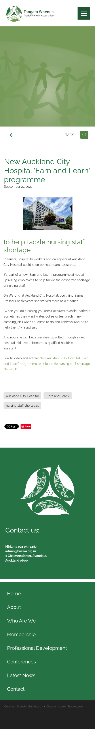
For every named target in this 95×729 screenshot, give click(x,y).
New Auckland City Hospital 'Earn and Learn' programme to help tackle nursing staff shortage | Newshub (47, 363)
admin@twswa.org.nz (20, 551)
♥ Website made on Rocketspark (63, 706)
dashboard (34, 706)
